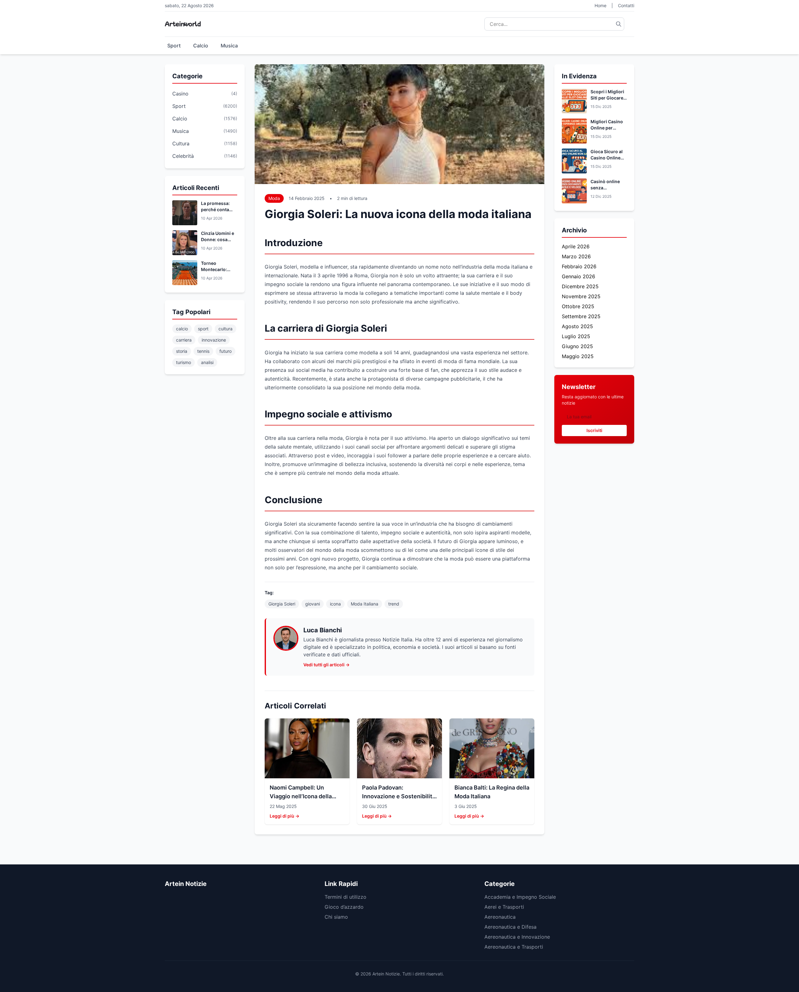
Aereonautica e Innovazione (517, 937)
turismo (183, 362)
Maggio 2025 (578, 356)
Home (600, 5)
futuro (225, 351)
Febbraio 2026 (579, 266)
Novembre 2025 (581, 296)
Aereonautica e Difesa (510, 927)
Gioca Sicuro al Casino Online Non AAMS (607, 158)
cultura (225, 328)
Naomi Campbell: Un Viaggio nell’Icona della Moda (301, 796)
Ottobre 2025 (578, 306)
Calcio (200, 45)
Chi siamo (336, 917)
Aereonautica (500, 917)
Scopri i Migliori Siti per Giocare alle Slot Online (607, 98)
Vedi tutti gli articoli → (326, 664)
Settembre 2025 (581, 316)
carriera (184, 340)
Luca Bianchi (322, 630)
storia (181, 351)
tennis (203, 351)
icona (335, 603)
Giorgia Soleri (281, 603)
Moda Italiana (364, 603)
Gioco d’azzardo (344, 907)
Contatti (626, 5)
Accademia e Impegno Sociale (520, 897)
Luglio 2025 (576, 336)
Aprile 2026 (576, 246)
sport (203, 328)
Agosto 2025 (577, 326)
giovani (312, 603)
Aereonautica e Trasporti (513, 947)
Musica (229, 45)
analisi (207, 362)
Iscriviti (594, 430)
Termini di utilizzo (345, 897)
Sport (174, 45)
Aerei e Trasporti (504, 907)
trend (393, 603)
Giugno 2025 (577, 346)
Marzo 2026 (576, 256)
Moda (274, 198)
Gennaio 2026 (578, 276)
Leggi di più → (284, 816)
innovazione (214, 340)
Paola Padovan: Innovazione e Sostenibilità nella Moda (398, 796)
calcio (182, 328)
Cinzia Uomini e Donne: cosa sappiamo (217, 239)
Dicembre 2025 (580, 286)
